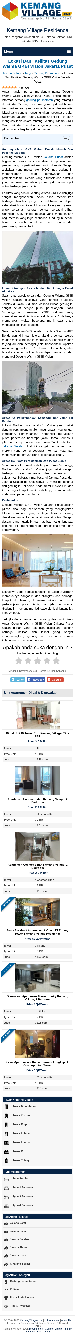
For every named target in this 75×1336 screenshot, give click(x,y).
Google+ (57, 679)
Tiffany (46, 1331)
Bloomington (36, 1328)
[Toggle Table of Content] (64, 139)
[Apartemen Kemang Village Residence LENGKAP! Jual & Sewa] (37, 19)
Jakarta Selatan (13, 446)
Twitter (19, 679)
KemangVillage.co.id (31, 1320)
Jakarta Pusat (53, 157)
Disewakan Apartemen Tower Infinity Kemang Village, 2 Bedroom (37, 998)
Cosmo (49, 1328)
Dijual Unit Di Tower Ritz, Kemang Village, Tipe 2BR (37, 735)
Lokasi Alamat (52, 1320)
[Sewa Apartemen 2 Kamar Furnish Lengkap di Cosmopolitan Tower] (37, 1056)
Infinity (68, 1328)
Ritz (39, 1331)
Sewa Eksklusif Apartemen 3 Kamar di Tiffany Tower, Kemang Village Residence (37, 932)
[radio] (18, 661)
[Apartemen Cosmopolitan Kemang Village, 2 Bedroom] (37, 793)
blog (28, 73)
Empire (59, 1328)
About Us (66, 1320)
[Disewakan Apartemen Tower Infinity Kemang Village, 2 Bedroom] (37, 991)
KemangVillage (12, 73)
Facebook (37, 679)
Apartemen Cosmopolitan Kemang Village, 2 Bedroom (38, 800)
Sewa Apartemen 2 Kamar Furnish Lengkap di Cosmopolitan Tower (37, 1063)
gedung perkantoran (39, 100)
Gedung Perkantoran (47, 73)
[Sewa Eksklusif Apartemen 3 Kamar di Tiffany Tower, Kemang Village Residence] (37, 925)
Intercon (30, 1331)
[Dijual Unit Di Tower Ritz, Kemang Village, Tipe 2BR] (37, 728)
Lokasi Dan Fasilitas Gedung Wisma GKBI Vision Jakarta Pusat (38, 64)
